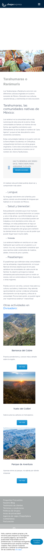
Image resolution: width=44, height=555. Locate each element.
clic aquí (18, 549)
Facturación (8, 521)
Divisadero (10, 308)
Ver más (22, 367)
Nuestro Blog (9, 503)
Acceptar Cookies (36, 541)
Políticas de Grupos (11, 511)
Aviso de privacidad (12, 513)
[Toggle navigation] (37, 4)
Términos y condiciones (13, 508)
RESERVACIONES (21, 170)
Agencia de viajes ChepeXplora (17, 516)
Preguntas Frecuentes (13, 500)
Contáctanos (9, 519)
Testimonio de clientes (13, 505)
